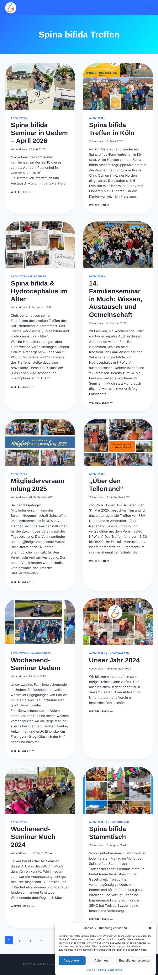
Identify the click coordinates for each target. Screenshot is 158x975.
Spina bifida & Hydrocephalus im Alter (39, 291)
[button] (150, 928)
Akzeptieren (72, 960)
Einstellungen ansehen (134, 960)
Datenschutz (115, 969)
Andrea (20, 149)
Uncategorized (40, 653)
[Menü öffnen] (149, 8)
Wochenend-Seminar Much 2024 (33, 836)
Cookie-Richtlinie (96, 969)
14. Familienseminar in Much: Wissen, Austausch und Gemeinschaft (115, 299)
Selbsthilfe (37, 276)
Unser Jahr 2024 (114, 660)
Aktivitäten (19, 118)
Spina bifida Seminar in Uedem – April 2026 (39, 132)
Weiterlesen (22, 192)
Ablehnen (101, 960)
